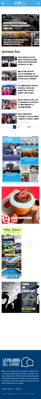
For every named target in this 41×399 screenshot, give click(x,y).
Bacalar (5, 100)
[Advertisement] (20, 329)
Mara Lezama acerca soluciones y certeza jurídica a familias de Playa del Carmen (28, 116)
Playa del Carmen (8, 86)
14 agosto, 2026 (24, 82)
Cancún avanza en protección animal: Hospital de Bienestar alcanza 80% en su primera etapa (16, 26)
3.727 (29, 127)
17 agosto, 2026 (24, 67)
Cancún (6, 20)
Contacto (18, 389)
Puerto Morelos (9, 37)
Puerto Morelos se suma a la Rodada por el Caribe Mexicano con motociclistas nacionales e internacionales (15, 42)
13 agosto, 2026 (24, 122)
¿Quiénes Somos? (7, 389)
